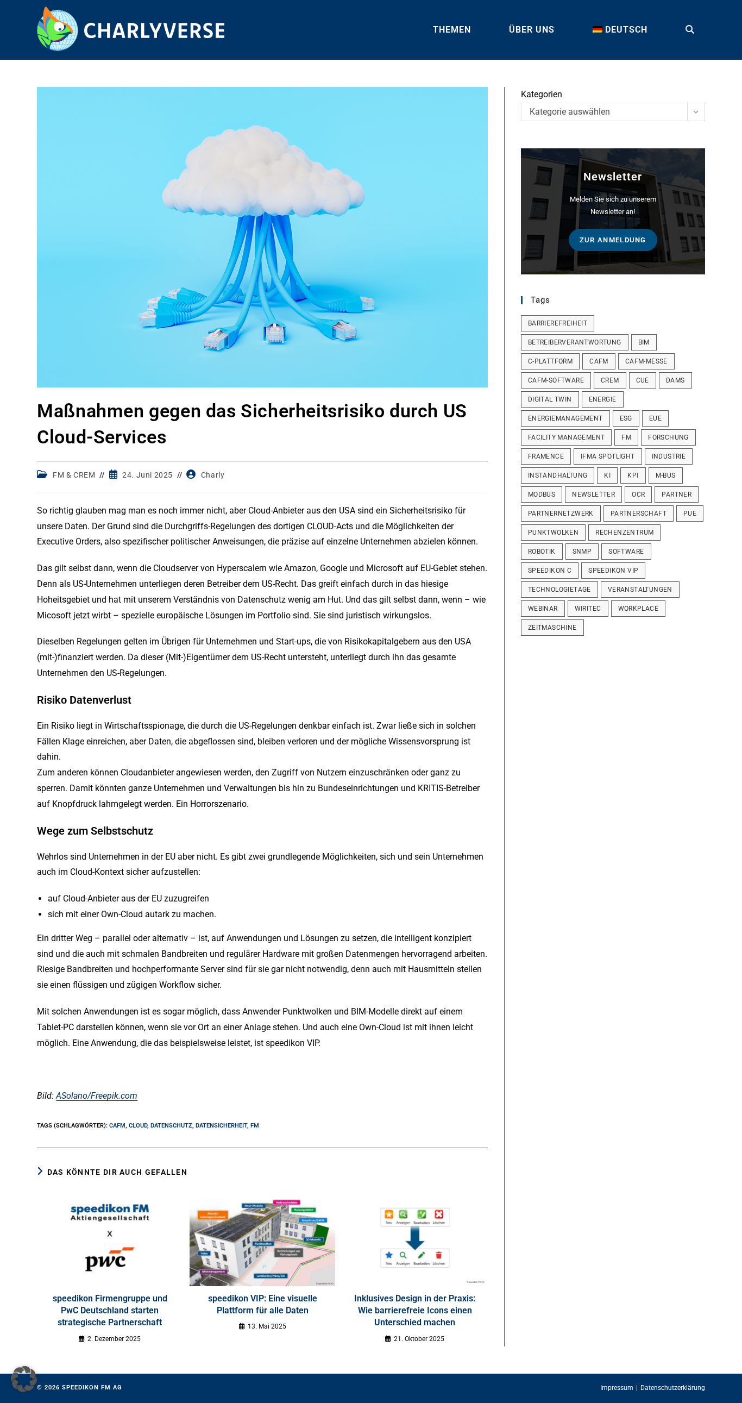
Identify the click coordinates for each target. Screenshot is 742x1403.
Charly (213, 475)
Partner (676, 494)
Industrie (669, 456)
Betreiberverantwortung (574, 342)
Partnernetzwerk (561, 513)
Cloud (138, 1125)
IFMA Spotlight (608, 456)
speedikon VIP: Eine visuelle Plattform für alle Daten (262, 1304)
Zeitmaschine (552, 627)
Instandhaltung (558, 475)
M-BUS (666, 475)
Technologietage (559, 589)
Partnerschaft (638, 513)
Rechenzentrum (624, 532)
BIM (644, 342)
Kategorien (541, 94)
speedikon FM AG (92, 1387)
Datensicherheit (221, 1125)
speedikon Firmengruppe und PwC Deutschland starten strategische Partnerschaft (110, 1310)
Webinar (543, 608)
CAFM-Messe (646, 361)
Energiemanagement (565, 418)
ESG (626, 418)
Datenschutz (171, 1125)
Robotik (542, 551)
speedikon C (549, 570)
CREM (610, 380)
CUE (642, 380)
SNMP (582, 551)
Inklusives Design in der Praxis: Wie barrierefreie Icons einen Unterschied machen (414, 1310)
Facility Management (566, 437)
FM (254, 1125)
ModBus (541, 494)
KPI (632, 475)
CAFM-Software (556, 380)
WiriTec (588, 608)
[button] (24, 1379)
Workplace (638, 608)
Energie (603, 399)
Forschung (668, 437)
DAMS (675, 380)
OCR (638, 494)
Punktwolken (553, 532)
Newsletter (593, 494)
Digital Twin (550, 399)
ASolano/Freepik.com (96, 1096)
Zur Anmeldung (613, 240)
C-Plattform (550, 361)
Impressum (616, 1388)
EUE (655, 418)
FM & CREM (74, 475)
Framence (546, 456)
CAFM (117, 1125)
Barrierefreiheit (557, 323)
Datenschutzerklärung (672, 1388)
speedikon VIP (613, 570)
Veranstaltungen (640, 589)
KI (607, 475)
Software (626, 551)
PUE (689, 513)
